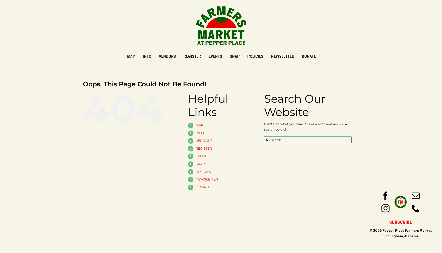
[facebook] (385, 196)
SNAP (200, 164)
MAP (199, 125)
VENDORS (204, 141)
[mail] (416, 196)
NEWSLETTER (207, 179)
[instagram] (385, 208)
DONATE (203, 187)
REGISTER (204, 148)
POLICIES (203, 172)
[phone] (416, 208)
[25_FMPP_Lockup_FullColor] (221, 4)
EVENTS (202, 156)
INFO (200, 133)
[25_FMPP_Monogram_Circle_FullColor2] (401, 195)
